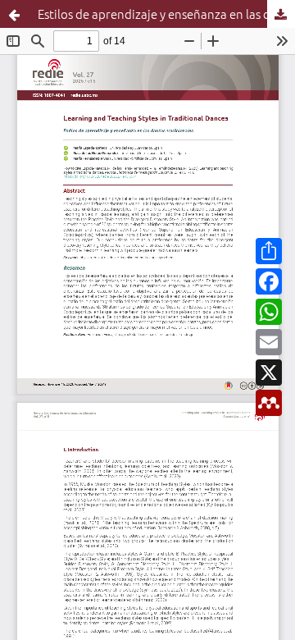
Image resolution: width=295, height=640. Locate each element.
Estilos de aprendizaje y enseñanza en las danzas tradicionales (166, 13)
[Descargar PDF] (281, 14)
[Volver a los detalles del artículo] (14, 14)
